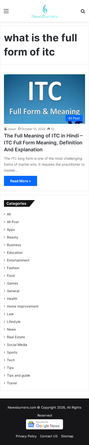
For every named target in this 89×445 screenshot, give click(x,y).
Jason (12, 129)
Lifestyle (14, 322)
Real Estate (16, 337)
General (13, 291)
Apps (11, 230)
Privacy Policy (26, 436)
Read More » (20, 181)
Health (12, 299)
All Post (13, 222)
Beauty (12, 237)
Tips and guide (18, 375)
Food (11, 276)
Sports (12, 352)
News (11, 329)
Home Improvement (23, 306)
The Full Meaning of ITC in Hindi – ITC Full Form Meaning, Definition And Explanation (43, 143)
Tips (10, 368)
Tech (11, 360)
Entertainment (18, 260)
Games (12, 283)
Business (14, 245)
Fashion (13, 268)
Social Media (17, 345)
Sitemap (67, 436)
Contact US (49, 436)
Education (15, 253)
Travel (12, 383)
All (9, 214)
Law (10, 314)
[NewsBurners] (44, 10)
